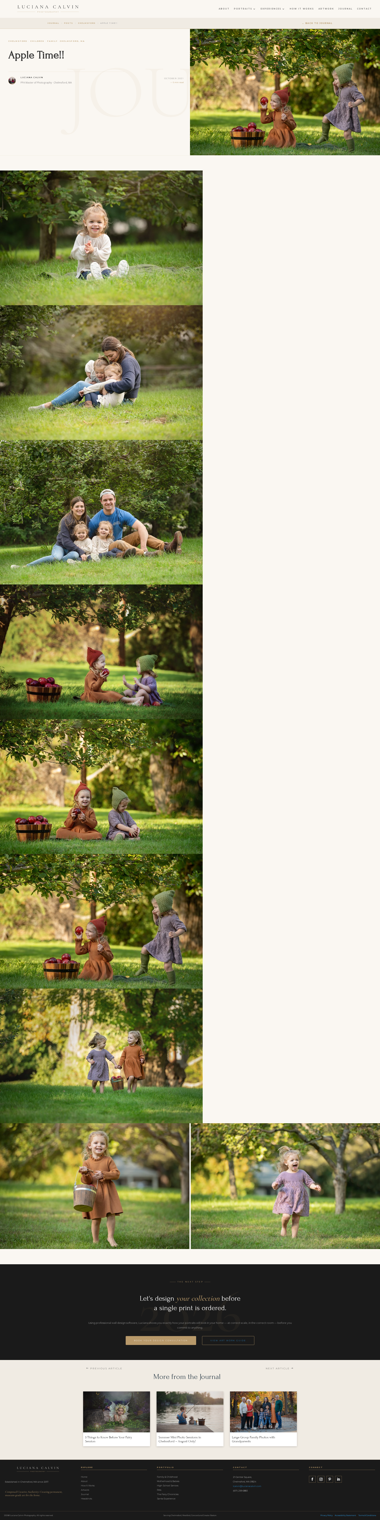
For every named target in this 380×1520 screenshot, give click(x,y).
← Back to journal (317, 23)
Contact (364, 9)
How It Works (302, 9)
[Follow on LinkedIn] (338, 1479)
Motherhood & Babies (168, 1481)
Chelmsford (17, 41)
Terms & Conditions (367, 1515)
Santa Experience (166, 1498)
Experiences (271, 9)
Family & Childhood (167, 1476)
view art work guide (228, 1340)
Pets (159, 1490)
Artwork (326, 9)
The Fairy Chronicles (168, 1494)
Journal (345, 9)
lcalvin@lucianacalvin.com (247, 1486)
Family (52, 41)
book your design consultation (161, 1340)
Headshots (86, 1498)
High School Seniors (167, 1485)
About (224, 9)
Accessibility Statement (345, 1515)
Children (37, 41)
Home (84, 1476)
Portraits (243, 9)
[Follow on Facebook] (312, 1479)
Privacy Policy (326, 1515)
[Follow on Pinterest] (329, 1479)
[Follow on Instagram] (321, 1479)
